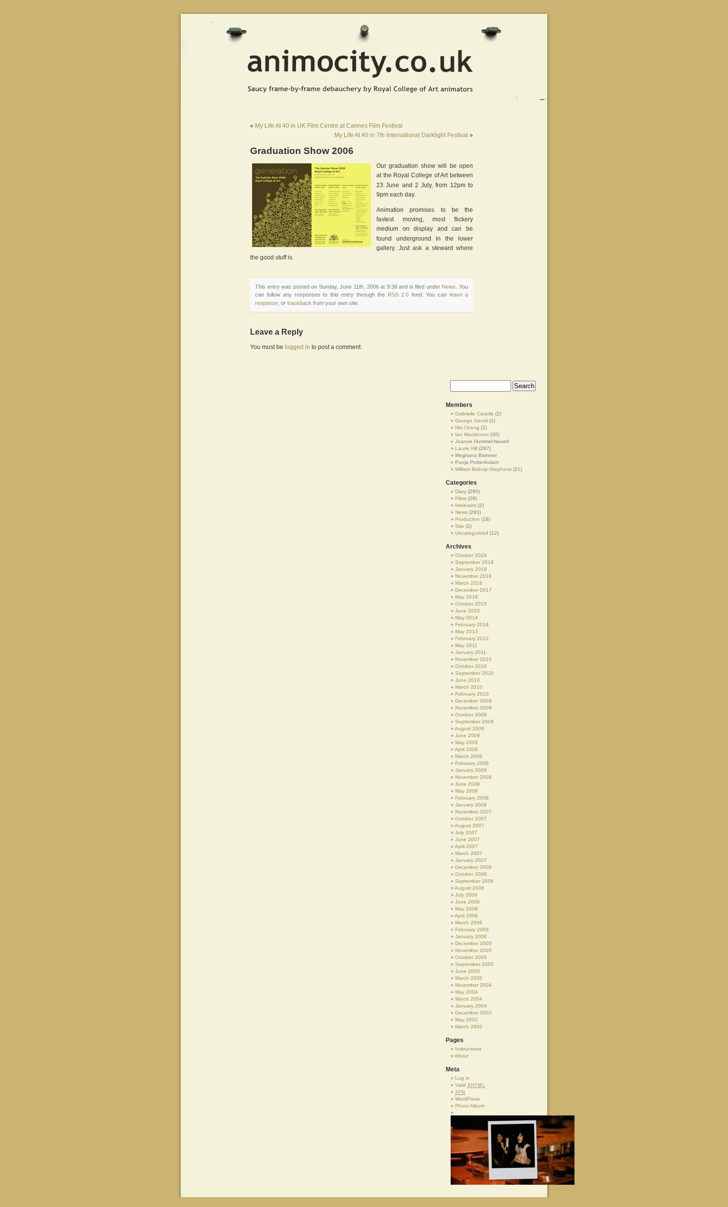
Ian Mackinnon (472, 434)
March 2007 (468, 853)
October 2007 (471, 818)
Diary (461, 491)
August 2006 (469, 888)
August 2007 (469, 825)
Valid (470, 1085)
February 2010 (472, 694)
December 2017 (473, 590)
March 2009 (468, 756)
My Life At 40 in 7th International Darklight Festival (401, 135)
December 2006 (473, 867)
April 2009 (466, 749)
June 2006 (467, 902)
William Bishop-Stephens (483, 469)
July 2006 (466, 895)
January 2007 (471, 860)
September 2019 (474, 562)
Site (459, 526)
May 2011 (466, 645)
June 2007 (467, 839)
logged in (297, 347)
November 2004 (473, 985)
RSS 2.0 (398, 295)
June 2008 (467, 784)
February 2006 (472, 929)
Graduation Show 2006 (302, 151)
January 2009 (471, 770)
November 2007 (473, 811)
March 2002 (468, 1026)
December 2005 (473, 943)
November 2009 (473, 707)
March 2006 (468, 922)
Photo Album (469, 1105)
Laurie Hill (466, 448)
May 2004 (466, 992)
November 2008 (473, 777)
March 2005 (468, 978)
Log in (462, 1078)
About (461, 1055)
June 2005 (467, 971)
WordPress (467, 1099)
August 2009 (469, 728)
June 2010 (467, 680)
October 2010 (471, 666)
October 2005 (471, 957)
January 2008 (471, 804)
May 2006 (466, 908)
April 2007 (466, 846)
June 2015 (467, 610)
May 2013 (466, 631)
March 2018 (468, 583)
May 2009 (466, 742)
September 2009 (474, 721)
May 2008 (466, 791)
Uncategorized (471, 533)
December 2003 (473, 1012)
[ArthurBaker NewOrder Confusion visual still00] (495, 1150)
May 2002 (466, 1019)
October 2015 (471, 603)
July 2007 (466, 832)
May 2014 (466, 617)
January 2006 (471, 936)
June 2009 (467, 735)
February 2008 (472, 798)
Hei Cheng (467, 427)
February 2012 (472, 638)
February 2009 (472, 763)
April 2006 (466, 915)
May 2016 (466, 597)
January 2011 (470, 652)
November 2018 (473, 576)
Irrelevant (465, 505)
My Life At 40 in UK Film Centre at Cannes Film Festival (329, 125)
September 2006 (474, 881)
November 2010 (473, 659)
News (449, 287)
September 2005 (474, 964)
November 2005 (473, 950)
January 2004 (471, 1005)
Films (461, 498)
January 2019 (471, 569)
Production (467, 519)
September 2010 (474, 673)
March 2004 (468, 999)
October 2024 (471, 555)
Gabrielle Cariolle (474, 413)
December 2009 (473, 701)
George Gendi (471, 420)
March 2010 (468, 687)
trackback (299, 303)
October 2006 (471, 874)
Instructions (468, 1049)
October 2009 (471, 714)
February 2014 (472, 624)
